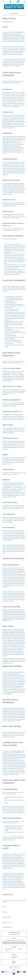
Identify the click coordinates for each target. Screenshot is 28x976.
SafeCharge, (15, 148)
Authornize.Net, (5, 147)
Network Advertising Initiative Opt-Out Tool (9, 619)
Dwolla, (21, 147)
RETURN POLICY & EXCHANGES (8, 948)
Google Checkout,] (6, 148)
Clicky (14, 631)
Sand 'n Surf (13, 969)
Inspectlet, (23, 632)
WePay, (22, 148)
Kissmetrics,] (5, 634)
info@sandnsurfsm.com (14, 957)
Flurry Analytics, (5, 632)
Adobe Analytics (5, 631)
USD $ (16, 967)
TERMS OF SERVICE (8, 950)
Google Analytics (12, 632)
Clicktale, (10, 631)
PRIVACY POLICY (20, 948)
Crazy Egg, (22, 631)
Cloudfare (17, 631)
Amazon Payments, (18, 145)
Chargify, (18, 147)
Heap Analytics (18, 632)
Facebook (4, 163)
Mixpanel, (9, 634)
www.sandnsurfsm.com (20, 35)
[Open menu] (3, 1)
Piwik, (13, 634)
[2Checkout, (4, 150)
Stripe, (19, 148)
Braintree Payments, (12, 147)
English (11, 967)
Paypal (11, 148)
